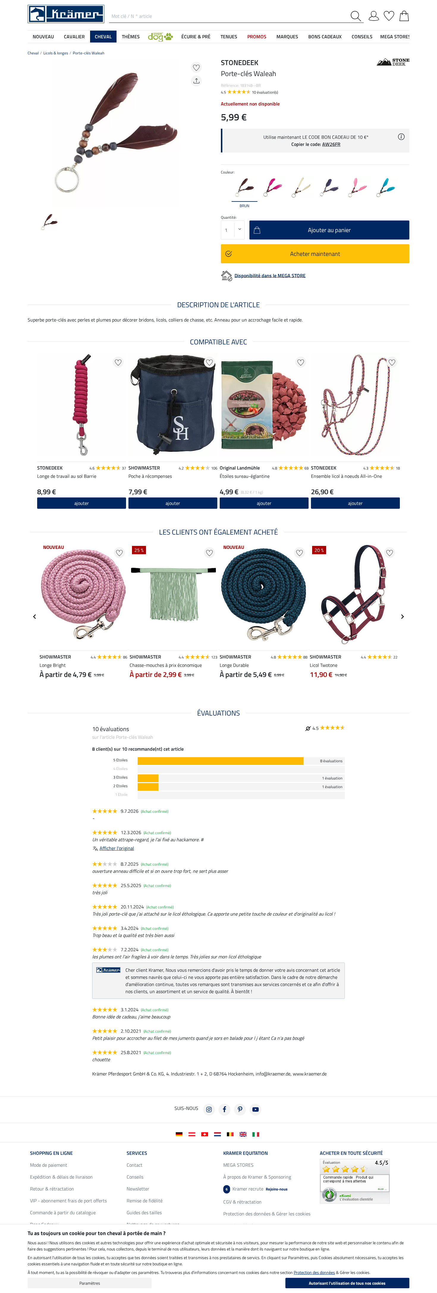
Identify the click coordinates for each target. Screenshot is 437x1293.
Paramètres (89, 1283)
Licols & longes (55, 53)
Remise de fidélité (145, 1200)
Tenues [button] (229, 36)
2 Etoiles (120, 786)
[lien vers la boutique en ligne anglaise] (244, 1133)
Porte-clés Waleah (88, 53)
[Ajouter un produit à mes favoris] (196, 67)
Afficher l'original (117, 848)
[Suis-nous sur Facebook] (224, 1110)
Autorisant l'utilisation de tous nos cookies (347, 1283)
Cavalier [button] (74, 36)
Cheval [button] (103, 36)
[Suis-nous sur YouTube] (255, 1110)
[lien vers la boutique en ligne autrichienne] (193, 1133)
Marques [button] (287, 36)
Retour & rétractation (52, 1188)
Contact (134, 1164)
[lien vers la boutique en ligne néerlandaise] (218, 1133)
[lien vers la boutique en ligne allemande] (180, 1133)
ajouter (264, 503)
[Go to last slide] (35, 617)
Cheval (33, 53)
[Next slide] (199, 132)
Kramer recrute (256, 1188)
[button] (160, 36)
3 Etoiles (120, 777)
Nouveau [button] (43, 36)
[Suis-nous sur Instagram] (209, 1110)
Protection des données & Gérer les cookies (266, 1213)
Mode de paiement (48, 1164)
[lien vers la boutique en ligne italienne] (257, 1133)
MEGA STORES (395, 36)
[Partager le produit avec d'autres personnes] (196, 80)
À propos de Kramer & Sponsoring (257, 1176)
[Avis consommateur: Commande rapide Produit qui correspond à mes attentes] (355, 1180)
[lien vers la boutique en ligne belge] (231, 1133)
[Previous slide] (32, 132)
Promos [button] (256, 36)
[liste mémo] (389, 14)
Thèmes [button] (131, 36)
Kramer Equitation (245, 1153)
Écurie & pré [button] (195, 36)
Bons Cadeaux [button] (325, 36)
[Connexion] (374, 14)
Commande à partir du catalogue (63, 1212)
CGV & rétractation (242, 1201)
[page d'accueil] (66, 13)
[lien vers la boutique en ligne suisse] (205, 1133)
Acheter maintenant (315, 253)
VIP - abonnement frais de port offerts (68, 1200)
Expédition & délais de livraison (61, 1176)
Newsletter (138, 1188)
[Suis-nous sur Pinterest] (240, 1110)
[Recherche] (357, 16)
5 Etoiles (120, 760)
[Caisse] (404, 14)
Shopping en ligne (51, 1153)
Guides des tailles (144, 1212)
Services (137, 1153)
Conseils (135, 1176)
